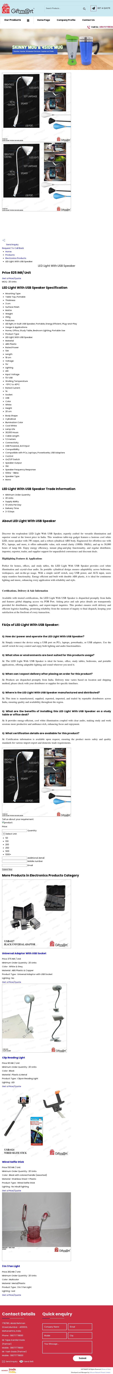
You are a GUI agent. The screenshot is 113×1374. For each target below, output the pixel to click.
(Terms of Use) (106, 1369)
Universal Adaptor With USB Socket (24, 953)
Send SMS (28, 1361)
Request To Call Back (13, 248)
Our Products (12, 20)
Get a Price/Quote (11, 278)
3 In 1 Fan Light (11, 1266)
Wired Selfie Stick (13, 1162)
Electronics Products (15, 258)
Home (8, 251)
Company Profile (66, 20)
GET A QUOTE (103, 8)
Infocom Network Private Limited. (100, 1372)
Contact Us (88, 20)
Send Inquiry (12, 244)
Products (10, 254)
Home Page (43, 20)
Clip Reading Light (13, 1057)
